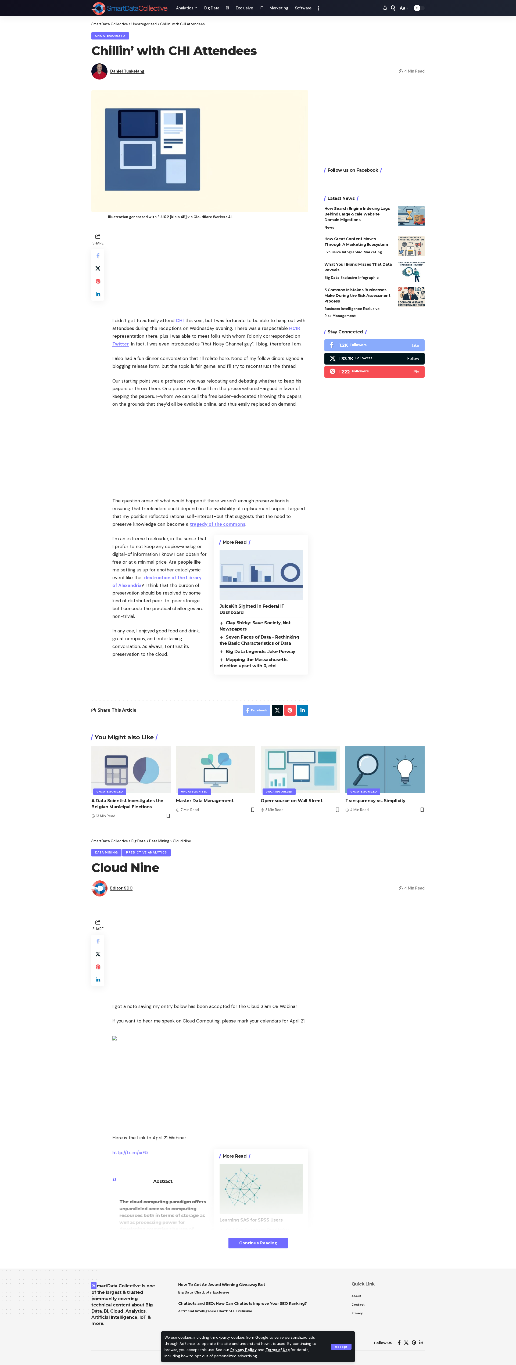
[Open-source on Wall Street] (300, 769)
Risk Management (340, 316)
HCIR (294, 328)
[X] (374, 359)
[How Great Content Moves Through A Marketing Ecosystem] (411, 246)
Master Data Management (204, 800)
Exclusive (332, 252)
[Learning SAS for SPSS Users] (261, 1189)
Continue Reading (258, 1243)
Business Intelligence (343, 309)
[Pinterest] (374, 372)
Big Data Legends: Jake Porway (260, 651)
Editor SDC (121, 888)
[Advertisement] (210, 269)
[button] (341, 1347)
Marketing (373, 252)
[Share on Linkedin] (97, 294)
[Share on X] (97, 268)
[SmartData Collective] (129, 8)
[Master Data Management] (215, 769)
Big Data (331, 277)
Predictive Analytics (146, 853)
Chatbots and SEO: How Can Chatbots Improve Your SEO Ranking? (242, 1303)
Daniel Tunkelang (127, 71)
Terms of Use (278, 1350)
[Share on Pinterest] (97, 281)
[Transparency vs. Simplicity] (385, 769)
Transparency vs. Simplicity (375, 800)
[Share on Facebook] (97, 255)
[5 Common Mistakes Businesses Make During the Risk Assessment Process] (411, 297)
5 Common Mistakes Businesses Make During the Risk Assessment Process (357, 295)
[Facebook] (374, 345)
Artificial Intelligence (197, 1311)
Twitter (120, 344)
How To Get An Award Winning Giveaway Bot (221, 1284)
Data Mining (106, 853)
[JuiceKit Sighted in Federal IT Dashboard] (261, 575)
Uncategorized (110, 36)
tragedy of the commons (217, 524)
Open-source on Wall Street (291, 800)
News (329, 227)
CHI (180, 320)
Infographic (352, 252)
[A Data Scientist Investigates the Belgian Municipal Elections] (131, 769)
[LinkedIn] (421, 1343)
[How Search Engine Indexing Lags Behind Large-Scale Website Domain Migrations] (411, 216)
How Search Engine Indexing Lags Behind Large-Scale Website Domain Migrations (357, 214)
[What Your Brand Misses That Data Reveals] (411, 272)
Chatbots (203, 1292)
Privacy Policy (243, 1350)
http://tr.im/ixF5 (130, 1152)
